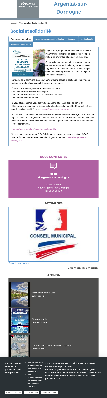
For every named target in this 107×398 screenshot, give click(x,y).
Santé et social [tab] (87, 39)
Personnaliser (49, 392)
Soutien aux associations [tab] (21, 44)
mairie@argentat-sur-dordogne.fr (57, 109)
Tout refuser (32, 392)
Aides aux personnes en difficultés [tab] (49, 39)
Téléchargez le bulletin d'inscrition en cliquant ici (33, 128)
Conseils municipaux (18, 263)
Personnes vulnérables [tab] (21, 39)
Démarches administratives (28, 5)
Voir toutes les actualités (83, 268)
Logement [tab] (72, 39)
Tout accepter (13, 392)
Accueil (14, 23)
